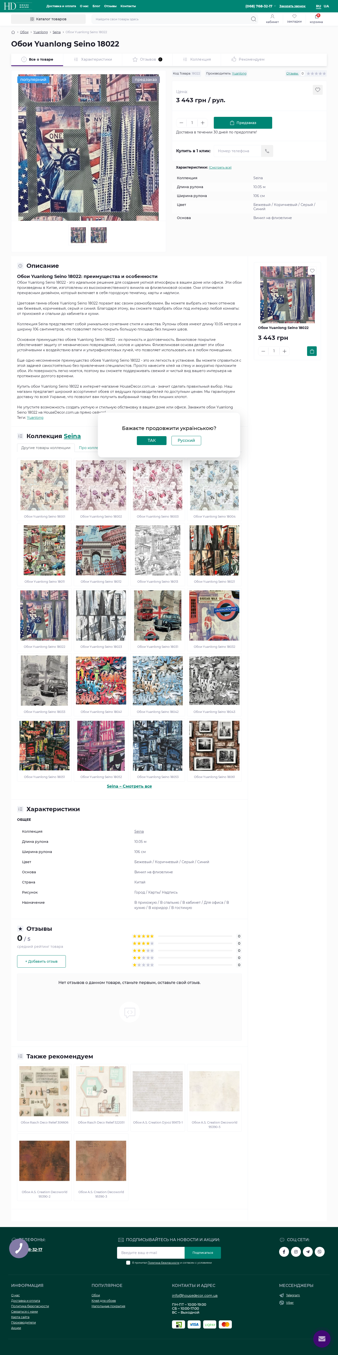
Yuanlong (40, 32)
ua (326, 6)
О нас (84, 6)
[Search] (253, 19)
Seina (57, 32)
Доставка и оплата (61, 6)
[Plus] (203, 122)
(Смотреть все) (220, 167)
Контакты (128, 6)
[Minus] (181, 122)
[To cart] (312, 351)
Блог (96, 6)
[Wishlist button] (318, 90)
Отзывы (110, 6)
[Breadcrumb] (13, 32)
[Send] (267, 151)
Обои (24, 32)
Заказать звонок (292, 6)
